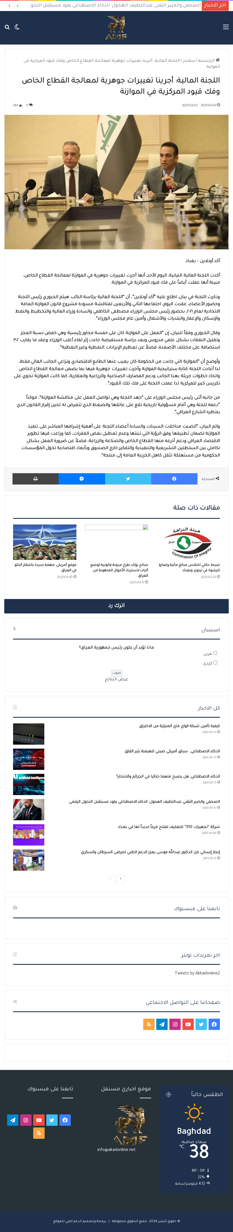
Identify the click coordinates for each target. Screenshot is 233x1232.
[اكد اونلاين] (116, 28)
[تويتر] (128, 479)
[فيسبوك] (174, 479)
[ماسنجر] (82, 479)
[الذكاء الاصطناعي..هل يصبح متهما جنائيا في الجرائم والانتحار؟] (28, 784)
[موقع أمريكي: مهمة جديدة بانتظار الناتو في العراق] (44, 542)
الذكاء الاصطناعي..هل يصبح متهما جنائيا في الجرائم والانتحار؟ (168, 777)
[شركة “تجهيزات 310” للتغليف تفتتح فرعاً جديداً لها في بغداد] (28, 835)
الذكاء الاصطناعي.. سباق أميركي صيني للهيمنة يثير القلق (172, 751)
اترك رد (116, 606)
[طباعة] (36, 479)
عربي (207, 654)
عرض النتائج (116, 679)
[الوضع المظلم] (17, 30)
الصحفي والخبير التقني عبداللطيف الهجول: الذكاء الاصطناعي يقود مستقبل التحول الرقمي (104, 5)
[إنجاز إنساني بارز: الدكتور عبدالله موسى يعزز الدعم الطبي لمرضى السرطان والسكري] (28, 860)
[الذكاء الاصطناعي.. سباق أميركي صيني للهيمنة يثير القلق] (28, 759)
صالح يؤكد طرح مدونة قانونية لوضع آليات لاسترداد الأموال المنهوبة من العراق (119, 570)
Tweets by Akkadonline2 (197, 974)
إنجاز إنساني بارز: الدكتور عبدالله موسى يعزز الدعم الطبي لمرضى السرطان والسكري (150, 852)
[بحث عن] (7, 30)
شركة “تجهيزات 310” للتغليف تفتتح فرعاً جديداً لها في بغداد (169, 827)
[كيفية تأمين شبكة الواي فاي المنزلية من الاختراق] (28, 734)
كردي (207, 664)
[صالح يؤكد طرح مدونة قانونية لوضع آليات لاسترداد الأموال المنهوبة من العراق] (116, 542)
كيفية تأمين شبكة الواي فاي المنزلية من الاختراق (179, 726)
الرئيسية (207, 61)
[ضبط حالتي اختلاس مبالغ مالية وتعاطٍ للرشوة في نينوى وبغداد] (188, 542)
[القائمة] (226, 30)
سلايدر (189, 61)
